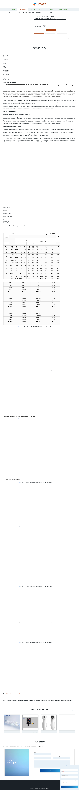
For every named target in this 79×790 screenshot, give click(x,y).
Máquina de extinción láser (20, 701)
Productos (23, 9)
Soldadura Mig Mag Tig (41, 701)
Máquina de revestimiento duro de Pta (10, 700)
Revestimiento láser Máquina (23, 700)
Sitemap (47, 788)
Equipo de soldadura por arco (31, 701)
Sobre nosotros (63, 9)
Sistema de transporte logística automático (13, 693)
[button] (32, 39)
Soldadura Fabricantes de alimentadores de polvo (51, 700)
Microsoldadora (49, 701)
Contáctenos (50, 9)
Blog (40, 9)
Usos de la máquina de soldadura (67, 700)
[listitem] (39, 38)
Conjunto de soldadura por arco (9, 701)
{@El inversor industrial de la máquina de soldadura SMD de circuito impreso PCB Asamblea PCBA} (22, 694)
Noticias (32, 9)
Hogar (13, 9)
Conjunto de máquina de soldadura (35, 700)
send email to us (52, 29)
